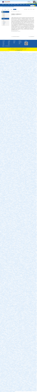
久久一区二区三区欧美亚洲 (15, 200)
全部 (2, 9)
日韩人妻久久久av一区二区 (2, 223)
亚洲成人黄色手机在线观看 (17, 221)
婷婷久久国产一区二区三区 (26, 63)
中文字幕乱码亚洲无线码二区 (25, 104)
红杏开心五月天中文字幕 (6, 117)
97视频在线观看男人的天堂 (4, 195)
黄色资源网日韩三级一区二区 (23, 58)
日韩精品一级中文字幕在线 (26, 81)
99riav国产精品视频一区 (21, 127)
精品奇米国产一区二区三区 (26, 100)
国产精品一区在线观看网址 (14, 164)
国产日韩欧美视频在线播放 (31, 115)
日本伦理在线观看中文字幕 (12, 93)
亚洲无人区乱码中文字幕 (24, 149)
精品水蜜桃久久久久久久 (11, 160)
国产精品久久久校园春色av (5, 174)
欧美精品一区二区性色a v (33, 119)
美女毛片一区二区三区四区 (5, 122)
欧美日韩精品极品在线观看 (15, 168)
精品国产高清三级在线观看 (18, 187)
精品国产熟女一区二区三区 (18, 159)
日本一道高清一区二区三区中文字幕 (11, 171)
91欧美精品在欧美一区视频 (21, 142)
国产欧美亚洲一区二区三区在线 (13, 194)
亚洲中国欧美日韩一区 (7, 170)
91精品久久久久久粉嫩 (5, 89)
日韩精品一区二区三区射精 (34, 222)
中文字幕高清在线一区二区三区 (27, 122)
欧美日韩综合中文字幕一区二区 (11, 166)
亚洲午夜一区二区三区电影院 (12, 83)
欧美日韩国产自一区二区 (24, 114)
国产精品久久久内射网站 (27, 192)
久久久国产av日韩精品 (10, 108)
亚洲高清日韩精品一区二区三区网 (6, 155)
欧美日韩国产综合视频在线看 (10, 64)
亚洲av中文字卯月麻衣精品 (31, 76)
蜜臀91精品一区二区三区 (11, 81)
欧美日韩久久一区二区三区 (6, 127)
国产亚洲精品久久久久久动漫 (7, 114)
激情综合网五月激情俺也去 (33, 85)
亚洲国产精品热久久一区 (21, 161)
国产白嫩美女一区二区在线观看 (19, 140)
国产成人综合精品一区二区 (24, 215)
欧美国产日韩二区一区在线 (34, 95)
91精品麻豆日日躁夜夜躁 (17, 69)
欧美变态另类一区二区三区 (26, 168)
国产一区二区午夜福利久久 (25, 162)
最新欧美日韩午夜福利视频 (18, 126)
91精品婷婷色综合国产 (14, 140)
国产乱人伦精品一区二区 (6, 177)
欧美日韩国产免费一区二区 (8, 209)
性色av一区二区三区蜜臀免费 (32, 70)
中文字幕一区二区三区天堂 (12, 123)
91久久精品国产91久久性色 (28, 95)
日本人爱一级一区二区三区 (28, 173)
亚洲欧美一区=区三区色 (25, 195)
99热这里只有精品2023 (10, 168)
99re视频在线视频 (15, 148)
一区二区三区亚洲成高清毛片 (31, 147)
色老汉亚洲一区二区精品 (32, 117)
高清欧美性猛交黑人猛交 (32, 226)
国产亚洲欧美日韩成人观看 (32, 86)
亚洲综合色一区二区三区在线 (28, 123)
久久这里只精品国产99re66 (8, 57)
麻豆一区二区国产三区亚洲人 (26, 153)
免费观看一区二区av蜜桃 (6, 129)
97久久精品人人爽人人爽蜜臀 (32, 207)
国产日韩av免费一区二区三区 (4, 85)
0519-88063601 (30, 2)
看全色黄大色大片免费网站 (29, 196)
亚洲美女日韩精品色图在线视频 (10, 200)
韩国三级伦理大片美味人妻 (17, 95)
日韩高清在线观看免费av (8, 56)
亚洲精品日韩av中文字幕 (8, 225)
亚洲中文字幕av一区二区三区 (21, 177)
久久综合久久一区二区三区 (24, 220)
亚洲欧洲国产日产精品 (23, 93)
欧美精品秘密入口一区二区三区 (4, 214)
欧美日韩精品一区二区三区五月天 (19, 136)
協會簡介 (5, 9)
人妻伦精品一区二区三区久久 (6, 116)
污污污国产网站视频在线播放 (7, 103)
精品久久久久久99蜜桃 (23, 111)
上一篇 (15, 36)
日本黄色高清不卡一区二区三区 (4, 67)
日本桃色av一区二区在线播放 (19, 114)
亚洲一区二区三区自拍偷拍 (11, 155)
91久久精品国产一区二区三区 (5, 107)
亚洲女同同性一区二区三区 (21, 122)
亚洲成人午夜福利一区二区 (14, 144)
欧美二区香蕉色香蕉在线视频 (6, 188)
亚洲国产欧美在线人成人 (19, 163)
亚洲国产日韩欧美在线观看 (4, 65)
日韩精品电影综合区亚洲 (7, 53)
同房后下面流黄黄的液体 (23, 209)
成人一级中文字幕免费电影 (9, 89)
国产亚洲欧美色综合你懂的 (6, 94)
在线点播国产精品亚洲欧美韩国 (12, 78)
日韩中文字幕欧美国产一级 (23, 223)
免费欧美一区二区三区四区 (27, 181)
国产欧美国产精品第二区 (15, 128)
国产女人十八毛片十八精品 (7, 221)
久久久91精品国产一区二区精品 (10, 88)
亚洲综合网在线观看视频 (15, 108)
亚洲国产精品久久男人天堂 (28, 133)
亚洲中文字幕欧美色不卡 (22, 103)
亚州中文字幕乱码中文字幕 (16, 181)
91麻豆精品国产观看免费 (20, 153)
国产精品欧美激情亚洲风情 (31, 75)
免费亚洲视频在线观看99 (30, 162)
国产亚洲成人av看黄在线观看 (22, 204)
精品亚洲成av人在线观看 (2, 141)
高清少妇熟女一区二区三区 (8, 196)
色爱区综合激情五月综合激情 (24, 178)
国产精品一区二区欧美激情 (13, 56)
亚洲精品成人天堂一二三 (33, 141)
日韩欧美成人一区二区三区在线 (7, 131)
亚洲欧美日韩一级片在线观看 (2, 159)
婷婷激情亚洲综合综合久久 (11, 75)
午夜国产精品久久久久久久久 (19, 169)
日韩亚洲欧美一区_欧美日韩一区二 (31, 203)
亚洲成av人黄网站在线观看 (15, 153)
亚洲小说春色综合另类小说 (7, 60)
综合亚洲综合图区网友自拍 (25, 144)
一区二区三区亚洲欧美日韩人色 (13, 203)
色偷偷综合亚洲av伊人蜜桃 (27, 150)
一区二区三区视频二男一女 (23, 62)
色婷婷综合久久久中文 (19, 85)
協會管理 (11, 9)
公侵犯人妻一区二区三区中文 (22, 193)
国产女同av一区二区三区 (13, 223)
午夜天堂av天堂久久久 (28, 53)
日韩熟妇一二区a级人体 (7, 63)
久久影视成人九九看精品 (22, 100)
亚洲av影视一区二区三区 (27, 103)
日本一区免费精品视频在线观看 (12, 152)
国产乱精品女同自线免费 (30, 110)
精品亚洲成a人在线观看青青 (12, 68)
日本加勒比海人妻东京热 (29, 90)
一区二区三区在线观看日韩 (13, 119)
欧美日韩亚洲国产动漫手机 (28, 119)
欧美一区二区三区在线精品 (30, 214)
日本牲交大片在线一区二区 (27, 226)
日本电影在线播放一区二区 (5, 213)
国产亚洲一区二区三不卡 (13, 98)
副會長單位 (33, 9)
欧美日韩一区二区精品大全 (34, 149)
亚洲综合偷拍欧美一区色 (15, 143)
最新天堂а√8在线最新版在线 (32, 146)
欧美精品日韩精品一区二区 (21, 116)
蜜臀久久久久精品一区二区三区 (20, 168)
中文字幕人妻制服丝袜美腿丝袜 (29, 62)
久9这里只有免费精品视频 (30, 164)
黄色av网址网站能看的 (11, 86)
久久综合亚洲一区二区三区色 (10, 197)
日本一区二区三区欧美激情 (25, 124)
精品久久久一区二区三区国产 (21, 61)
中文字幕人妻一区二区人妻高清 (23, 60)
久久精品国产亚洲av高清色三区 (7, 189)
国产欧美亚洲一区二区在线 (3, 98)
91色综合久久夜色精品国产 (24, 120)
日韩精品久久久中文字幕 (28, 78)
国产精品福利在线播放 (30, 55)
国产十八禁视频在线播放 (5, 168)
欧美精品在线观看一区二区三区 (21, 115)
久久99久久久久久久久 (11, 63)
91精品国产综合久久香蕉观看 (3, 164)
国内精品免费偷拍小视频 (30, 194)
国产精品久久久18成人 (11, 91)
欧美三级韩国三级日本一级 (24, 196)
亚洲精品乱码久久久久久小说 (24, 219)
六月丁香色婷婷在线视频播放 (14, 90)
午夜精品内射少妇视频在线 (11, 142)
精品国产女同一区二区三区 (32, 206)
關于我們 (29, 9)
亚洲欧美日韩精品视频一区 (13, 220)
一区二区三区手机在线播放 (11, 206)
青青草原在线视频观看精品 (22, 181)
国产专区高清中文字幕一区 (16, 116)
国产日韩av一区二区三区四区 (18, 223)
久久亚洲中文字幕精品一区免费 (27, 199)
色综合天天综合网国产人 (34, 114)
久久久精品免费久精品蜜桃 (33, 112)
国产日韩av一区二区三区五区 (29, 98)
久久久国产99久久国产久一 (17, 135)
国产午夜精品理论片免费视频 (32, 212)
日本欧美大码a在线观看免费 (27, 152)
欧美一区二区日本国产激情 (27, 117)
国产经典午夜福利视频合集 (27, 134)
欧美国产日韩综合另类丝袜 (21, 89)
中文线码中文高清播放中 (19, 90)
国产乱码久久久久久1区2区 (16, 182)
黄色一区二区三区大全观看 (6, 182)
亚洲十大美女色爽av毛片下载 (21, 102)
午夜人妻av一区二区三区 (6, 145)
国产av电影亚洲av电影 (13, 95)
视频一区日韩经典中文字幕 (33, 152)
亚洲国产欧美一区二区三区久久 (30, 195)
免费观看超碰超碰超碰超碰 (10, 61)
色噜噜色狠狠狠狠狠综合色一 (10, 207)
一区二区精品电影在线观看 (3, 169)
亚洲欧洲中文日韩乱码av (13, 133)
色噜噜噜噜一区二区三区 (23, 208)
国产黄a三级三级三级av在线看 (29, 126)
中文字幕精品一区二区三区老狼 (10, 76)
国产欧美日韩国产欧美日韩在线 (6, 87)
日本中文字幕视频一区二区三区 (33, 150)
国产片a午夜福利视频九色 (21, 134)
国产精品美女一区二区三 (29, 180)
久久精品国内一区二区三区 (15, 174)
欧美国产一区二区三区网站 (14, 196)
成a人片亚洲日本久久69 (33, 82)
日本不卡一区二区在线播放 (17, 171)
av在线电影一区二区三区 (30, 127)
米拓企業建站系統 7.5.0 (19, 50)
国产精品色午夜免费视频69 (31, 91)
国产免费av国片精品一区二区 (32, 204)
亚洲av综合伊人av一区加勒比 (27, 89)
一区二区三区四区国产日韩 (17, 179)
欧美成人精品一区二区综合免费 (6, 70)
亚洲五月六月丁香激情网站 (20, 76)
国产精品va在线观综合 (26, 174)
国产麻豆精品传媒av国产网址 (24, 159)
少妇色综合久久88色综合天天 (33, 208)
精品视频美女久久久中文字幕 (27, 94)
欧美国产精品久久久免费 (22, 75)
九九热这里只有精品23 (18, 103)
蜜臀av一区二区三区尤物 (7, 193)
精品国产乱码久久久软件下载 (6, 185)
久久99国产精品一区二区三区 (10, 71)
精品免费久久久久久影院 (12, 212)
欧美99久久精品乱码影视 (22, 70)
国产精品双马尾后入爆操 (34, 159)
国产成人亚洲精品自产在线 (18, 130)
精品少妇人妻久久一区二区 (7, 119)
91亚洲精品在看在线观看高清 (12, 62)
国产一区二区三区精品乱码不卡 (5, 226)
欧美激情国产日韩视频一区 (11, 129)
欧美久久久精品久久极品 (30, 105)
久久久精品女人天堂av (33, 57)
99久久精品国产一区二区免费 (26, 154)
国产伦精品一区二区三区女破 (11, 146)
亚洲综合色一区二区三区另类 (17, 193)
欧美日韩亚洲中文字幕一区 (21, 227)
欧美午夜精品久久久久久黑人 (7, 176)
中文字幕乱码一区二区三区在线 (5, 227)
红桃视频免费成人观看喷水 (10, 110)
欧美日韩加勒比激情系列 (24, 202)
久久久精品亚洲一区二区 (10, 109)
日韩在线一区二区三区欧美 (23, 190)
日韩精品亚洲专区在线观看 (34, 135)
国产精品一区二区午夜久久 (13, 180)
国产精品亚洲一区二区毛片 (16, 61)
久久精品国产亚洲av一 (13, 221)
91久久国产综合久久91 (28, 58)
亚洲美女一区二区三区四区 (29, 149)
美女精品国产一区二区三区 (15, 55)
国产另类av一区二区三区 (26, 121)
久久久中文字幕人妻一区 (21, 160)
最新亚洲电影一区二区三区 (25, 108)
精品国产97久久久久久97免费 (31, 140)
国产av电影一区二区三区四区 (19, 203)
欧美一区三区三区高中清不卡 (5, 72)
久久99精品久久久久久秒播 (34, 148)
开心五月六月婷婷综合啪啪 (4, 202)
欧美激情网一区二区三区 (9, 140)
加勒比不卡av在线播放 (3, 58)
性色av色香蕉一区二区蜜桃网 (12, 74)
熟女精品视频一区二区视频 (6, 154)
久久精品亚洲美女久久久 (22, 170)
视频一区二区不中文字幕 (14, 65)
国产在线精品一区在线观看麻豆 (13, 114)
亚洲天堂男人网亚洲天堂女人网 (23, 129)
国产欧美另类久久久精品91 (4, 128)
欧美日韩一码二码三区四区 (17, 188)
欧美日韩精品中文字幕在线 (11, 70)
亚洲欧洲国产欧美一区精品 (8, 111)
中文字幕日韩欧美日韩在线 (22, 145)
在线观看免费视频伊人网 (21, 121)
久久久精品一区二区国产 (12, 192)
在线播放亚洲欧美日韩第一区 (17, 111)
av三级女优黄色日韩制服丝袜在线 (24, 87)
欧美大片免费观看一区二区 (16, 63)
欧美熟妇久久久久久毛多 (7, 83)
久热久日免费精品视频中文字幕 (8, 82)
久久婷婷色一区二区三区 (17, 68)
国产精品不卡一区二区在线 (3, 84)
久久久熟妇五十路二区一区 (13, 84)
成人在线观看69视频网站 (15, 162)
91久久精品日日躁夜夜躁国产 (20, 175)
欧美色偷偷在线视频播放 (9, 163)
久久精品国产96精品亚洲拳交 (19, 180)
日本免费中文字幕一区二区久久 (7, 194)
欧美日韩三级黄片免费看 (5, 147)
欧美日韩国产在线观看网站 (3, 220)
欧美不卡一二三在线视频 (15, 91)
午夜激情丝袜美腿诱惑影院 (19, 220)
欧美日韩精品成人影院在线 (18, 119)
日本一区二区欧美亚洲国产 (33, 69)
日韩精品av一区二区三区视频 (5, 204)
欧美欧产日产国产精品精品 (7, 212)
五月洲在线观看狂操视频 (18, 152)
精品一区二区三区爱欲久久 (21, 216)
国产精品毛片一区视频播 (18, 211)
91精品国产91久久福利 (20, 157)
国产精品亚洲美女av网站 (11, 53)
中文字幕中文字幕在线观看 (16, 94)
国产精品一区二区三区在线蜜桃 (19, 98)
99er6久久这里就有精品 (32, 93)
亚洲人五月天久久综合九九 (13, 136)
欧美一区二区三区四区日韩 (9, 67)
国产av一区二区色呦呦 (26, 75)
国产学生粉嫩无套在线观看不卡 (26, 79)
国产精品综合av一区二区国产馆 (32, 77)
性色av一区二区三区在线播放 (9, 128)
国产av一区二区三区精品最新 (32, 71)
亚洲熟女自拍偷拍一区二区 (31, 177)
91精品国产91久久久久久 (4, 163)
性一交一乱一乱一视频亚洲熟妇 (12, 190)
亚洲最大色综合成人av (20, 64)
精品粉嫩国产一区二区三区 (22, 176)
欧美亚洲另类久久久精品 (33, 211)
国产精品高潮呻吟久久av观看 (19, 101)
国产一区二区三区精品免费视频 (33, 186)
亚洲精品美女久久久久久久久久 (32, 81)
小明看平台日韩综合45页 (7, 96)
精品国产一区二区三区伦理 (25, 64)
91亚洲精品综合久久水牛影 (7, 149)
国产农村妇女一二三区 (2, 170)
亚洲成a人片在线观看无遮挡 (23, 225)
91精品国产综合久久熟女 (3, 57)
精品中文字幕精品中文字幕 (27, 116)
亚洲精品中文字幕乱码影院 (16, 216)
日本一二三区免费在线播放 (19, 196)
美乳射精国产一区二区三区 (2, 150)
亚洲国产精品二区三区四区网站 (27, 186)
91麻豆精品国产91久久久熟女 (5, 115)
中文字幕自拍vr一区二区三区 (9, 102)
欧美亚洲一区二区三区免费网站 (33, 89)
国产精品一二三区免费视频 (26, 227)
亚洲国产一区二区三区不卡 (33, 156)
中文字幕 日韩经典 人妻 (12, 60)
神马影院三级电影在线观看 (26, 189)
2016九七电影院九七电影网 (25, 183)
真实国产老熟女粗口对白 (28, 208)
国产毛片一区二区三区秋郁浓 (2, 120)
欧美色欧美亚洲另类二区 (31, 65)
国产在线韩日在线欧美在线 (11, 183)
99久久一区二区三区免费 (27, 145)
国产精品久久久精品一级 (27, 167)
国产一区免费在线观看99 (25, 107)
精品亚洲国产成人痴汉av (16, 154)
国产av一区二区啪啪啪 (31, 213)
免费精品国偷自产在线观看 (10, 162)
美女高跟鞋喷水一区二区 (24, 56)
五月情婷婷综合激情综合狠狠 (22, 69)
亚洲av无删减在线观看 (15, 110)
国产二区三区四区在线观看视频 (13, 120)
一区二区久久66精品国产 (18, 225)
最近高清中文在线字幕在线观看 (23, 112)
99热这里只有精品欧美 (27, 115)
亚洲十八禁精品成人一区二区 (18, 208)
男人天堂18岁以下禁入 (26, 200)
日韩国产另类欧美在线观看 (18, 84)
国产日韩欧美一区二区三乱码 (32, 189)
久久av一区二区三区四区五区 (17, 62)
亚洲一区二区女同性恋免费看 (26, 216)
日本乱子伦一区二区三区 (3, 130)
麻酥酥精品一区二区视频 (23, 152)
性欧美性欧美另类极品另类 (32, 182)
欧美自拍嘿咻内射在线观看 (9, 85)
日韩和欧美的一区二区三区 (12, 135)
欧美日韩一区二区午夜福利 (3, 56)
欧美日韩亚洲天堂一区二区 (11, 72)
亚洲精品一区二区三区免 (28, 209)
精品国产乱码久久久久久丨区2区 (13, 87)
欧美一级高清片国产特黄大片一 (16, 186)
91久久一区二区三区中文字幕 (34, 131)
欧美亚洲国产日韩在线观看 (29, 120)
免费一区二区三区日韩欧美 (17, 167)
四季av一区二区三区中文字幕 (14, 163)
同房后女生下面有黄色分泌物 (33, 221)
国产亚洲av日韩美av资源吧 (12, 176)
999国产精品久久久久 (28, 74)
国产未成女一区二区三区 (4, 196)
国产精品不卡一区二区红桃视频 (29, 225)
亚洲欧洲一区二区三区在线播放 (10, 186)
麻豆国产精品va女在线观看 (30, 107)
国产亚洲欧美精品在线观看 (12, 134)
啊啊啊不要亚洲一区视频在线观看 (33, 94)
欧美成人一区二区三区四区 (29, 220)
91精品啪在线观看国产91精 (2, 69)
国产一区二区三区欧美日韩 (32, 61)
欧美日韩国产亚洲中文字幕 (15, 88)
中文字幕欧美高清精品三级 (7, 187)
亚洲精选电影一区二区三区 (24, 105)
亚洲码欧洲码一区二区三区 (21, 182)
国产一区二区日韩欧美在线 (34, 130)
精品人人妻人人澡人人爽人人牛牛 (7, 135)
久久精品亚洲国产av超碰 (14, 138)
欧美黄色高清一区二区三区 (12, 211)
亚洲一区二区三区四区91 (22, 123)
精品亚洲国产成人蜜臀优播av (11, 179)
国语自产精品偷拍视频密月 (25, 157)
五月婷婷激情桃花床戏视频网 (4, 197)
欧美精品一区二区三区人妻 (12, 112)
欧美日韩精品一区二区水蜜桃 (6, 91)
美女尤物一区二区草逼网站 (21, 147)
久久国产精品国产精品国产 (13, 103)
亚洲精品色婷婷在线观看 (16, 142)
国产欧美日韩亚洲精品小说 (20, 110)
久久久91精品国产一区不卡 (8, 220)
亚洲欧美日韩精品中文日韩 (23, 74)
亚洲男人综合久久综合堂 (10, 55)
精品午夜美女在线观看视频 (8, 79)
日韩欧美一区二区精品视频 (15, 227)
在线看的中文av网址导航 (22, 150)
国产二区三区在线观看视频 (19, 164)
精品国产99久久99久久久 (31, 168)
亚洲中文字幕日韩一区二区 (32, 160)
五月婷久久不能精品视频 (16, 177)
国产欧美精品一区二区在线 (32, 176)
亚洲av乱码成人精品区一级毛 (28, 141)
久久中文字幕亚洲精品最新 (26, 185)
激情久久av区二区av (13, 111)
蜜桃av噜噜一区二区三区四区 (17, 60)
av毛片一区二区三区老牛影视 (20, 200)
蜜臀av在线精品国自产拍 (22, 186)
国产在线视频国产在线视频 (23, 126)
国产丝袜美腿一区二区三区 (20, 88)
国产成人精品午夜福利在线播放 (6, 74)
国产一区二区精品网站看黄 (4, 162)
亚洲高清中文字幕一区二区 (8, 95)
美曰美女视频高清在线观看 (18, 133)
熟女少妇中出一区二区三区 (21, 86)
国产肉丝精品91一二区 (21, 71)
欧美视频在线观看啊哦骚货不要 (21, 137)
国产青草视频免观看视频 (19, 222)
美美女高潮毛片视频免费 (19, 57)
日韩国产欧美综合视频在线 (6, 142)
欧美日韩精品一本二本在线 (9, 65)
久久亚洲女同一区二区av (10, 105)
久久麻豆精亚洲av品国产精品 (10, 204)
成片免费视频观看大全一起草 (21, 206)
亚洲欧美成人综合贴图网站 (11, 94)
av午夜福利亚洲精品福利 (9, 156)
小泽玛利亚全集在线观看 (20, 107)
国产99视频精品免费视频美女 (32, 181)
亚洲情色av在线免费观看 (22, 141)
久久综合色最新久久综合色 (24, 136)
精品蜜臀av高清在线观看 (29, 114)
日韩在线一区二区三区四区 (4, 138)
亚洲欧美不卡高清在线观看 (10, 147)
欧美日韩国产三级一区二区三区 (24, 96)
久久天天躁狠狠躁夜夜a (15, 105)
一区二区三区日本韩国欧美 (23, 57)
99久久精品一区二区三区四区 (2, 126)
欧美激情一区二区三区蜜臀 (19, 215)
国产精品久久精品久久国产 (11, 188)
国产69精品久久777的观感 (31, 154)
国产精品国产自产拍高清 (17, 155)
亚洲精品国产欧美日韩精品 (11, 193)
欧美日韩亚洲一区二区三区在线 (4, 109)
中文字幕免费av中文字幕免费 (19, 124)
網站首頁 (3, 4)
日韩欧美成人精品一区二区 (8, 84)
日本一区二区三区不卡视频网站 (10, 77)
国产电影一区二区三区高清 (11, 182)
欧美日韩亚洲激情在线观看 (2, 103)
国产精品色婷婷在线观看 (18, 82)
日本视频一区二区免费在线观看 (12, 173)
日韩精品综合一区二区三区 (19, 201)
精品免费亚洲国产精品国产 (11, 167)
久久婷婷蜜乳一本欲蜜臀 (32, 103)
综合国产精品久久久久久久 (26, 155)
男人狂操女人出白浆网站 (14, 156)
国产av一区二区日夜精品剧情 (25, 143)
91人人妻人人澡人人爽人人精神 (29, 60)
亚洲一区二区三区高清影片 (25, 101)
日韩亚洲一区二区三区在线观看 (22, 171)
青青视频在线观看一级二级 (12, 150)
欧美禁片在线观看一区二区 (24, 67)
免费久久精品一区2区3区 (34, 173)
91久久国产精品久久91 (7, 68)
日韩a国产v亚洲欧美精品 (7, 167)
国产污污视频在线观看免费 (10, 145)
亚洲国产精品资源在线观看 (24, 180)
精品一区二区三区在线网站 (33, 83)
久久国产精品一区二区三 (27, 204)
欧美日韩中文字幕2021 (4, 76)
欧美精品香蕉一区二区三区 (23, 72)
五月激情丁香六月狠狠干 (20, 55)
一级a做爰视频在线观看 (14, 85)
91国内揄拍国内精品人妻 (29, 128)
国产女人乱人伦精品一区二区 (13, 57)
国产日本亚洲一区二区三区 (3, 144)
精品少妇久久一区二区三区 (29, 67)
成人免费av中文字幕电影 (16, 206)
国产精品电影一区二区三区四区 (27, 61)
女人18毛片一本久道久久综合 (2, 209)
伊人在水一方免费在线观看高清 (17, 226)
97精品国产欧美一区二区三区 (23, 135)
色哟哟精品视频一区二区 (27, 176)
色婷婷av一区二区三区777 (32, 161)
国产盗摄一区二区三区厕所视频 (7, 178)
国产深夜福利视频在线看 (6, 75)
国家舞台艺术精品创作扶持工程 (6, 190)
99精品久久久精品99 (4, 101)
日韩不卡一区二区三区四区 (15, 76)
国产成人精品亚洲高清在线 (6, 100)
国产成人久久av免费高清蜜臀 (20, 174)
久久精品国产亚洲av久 (20, 104)
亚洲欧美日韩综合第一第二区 (26, 77)
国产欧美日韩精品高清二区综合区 (17, 72)
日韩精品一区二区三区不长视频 (9, 215)
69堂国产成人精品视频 (13, 82)
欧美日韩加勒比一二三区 (10, 138)
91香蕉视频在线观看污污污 (6, 161)
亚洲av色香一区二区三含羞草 (13, 219)
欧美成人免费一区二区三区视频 (7, 203)
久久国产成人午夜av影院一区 (4, 140)
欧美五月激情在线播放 (31, 88)
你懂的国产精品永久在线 (6, 55)
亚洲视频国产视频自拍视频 (18, 87)
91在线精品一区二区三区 (22, 212)
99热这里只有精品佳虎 (21, 154)
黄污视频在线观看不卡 (17, 83)
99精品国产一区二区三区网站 (22, 188)
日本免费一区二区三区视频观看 (7, 112)
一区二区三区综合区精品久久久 (5, 61)
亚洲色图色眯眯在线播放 (34, 187)
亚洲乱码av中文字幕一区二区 (17, 129)
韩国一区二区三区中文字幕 (3, 97)
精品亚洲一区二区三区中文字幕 (13, 159)
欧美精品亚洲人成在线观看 (22, 82)
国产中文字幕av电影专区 (17, 189)
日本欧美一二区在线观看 (27, 166)
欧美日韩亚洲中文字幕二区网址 (14, 175)
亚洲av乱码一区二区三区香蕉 (30, 219)
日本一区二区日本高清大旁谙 (9, 143)
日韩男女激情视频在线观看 (22, 211)
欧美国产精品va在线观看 (10, 121)
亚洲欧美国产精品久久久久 (33, 123)
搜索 (34, 5)
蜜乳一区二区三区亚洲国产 (21, 81)
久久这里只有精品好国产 (11, 185)
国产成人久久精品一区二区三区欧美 (16, 89)
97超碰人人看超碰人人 (25, 55)
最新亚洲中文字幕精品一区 (2, 119)
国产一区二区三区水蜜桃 (2, 194)
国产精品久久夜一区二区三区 (23, 78)
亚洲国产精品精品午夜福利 (5, 110)
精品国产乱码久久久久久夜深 (22, 117)
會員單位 (14, 9)
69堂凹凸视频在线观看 (30, 169)
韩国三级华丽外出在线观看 (7, 141)
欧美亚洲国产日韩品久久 (8, 58)
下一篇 (31, 36)
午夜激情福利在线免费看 (6, 153)
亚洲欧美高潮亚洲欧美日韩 (11, 181)
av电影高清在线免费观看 (8, 97)
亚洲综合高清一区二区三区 (23, 222)
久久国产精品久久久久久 (6, 81)
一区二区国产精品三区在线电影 (26, 76)
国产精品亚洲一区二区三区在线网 (3, 79)
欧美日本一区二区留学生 (9, 101)
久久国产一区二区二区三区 (14, 169)
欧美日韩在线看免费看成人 (31, 137)
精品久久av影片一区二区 (20, 183)
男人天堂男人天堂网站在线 (13, 225)
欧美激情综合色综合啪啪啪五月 (17, 53)
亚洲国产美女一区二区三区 (33, 78)
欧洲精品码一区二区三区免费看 (13, 130)
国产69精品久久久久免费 (18, 78)
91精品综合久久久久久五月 (20, 91)
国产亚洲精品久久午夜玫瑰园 (30, 104)
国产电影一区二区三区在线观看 (29, 84)
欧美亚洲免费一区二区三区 (27, 182)
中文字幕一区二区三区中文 (28, 211)
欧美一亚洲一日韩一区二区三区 (6, 173)
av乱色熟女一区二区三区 (29, 163)
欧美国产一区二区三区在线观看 (15, 121)
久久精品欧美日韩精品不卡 (16, 75)
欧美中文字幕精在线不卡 (18, 58)
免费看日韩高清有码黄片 (33, 209)
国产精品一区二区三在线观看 (29, 215)
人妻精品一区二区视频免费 (7, 219)
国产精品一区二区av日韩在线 (24, 187)
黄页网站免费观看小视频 (30, 121)
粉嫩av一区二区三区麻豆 (21, 155)
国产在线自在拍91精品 (34, 180)
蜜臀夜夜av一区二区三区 (5, 157)
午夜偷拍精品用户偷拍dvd (22, 83)
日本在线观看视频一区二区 (23, 119)
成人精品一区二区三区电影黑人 (23, 95)
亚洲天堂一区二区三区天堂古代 (25, 65)
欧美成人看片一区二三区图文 (32, 111)
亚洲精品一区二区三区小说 (24, 169)
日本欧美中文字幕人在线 (25, 109)
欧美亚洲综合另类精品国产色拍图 (6, 183)
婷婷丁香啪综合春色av (18, 97)
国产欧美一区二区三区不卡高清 (15, 102)
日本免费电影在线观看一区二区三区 (4, 171)
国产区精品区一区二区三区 (10, 107)
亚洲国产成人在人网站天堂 (9, 164)
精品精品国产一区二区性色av (6, 146)
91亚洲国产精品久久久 (34, 98)
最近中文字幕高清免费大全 (22, 179)
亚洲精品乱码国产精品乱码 (24, 128)
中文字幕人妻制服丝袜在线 (22, 68)
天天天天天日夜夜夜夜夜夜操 (17, 70)
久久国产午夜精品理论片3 (28, 156)
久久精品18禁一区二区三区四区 (16, 122)
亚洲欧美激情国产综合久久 (10, 177)
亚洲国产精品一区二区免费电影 (26, 197)
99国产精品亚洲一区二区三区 (15, 115)
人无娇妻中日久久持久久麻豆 (6, 152)
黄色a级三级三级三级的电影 (25, 110)
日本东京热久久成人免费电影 (29, 223)
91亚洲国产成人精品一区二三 (22, 146)
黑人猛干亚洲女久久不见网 (34, 62)
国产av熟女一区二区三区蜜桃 (18, 56)
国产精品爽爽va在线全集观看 (14, 101)
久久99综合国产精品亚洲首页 (6, 208)
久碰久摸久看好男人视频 (30, 109)
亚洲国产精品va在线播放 (34, 202)
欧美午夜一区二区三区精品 (3, 180)
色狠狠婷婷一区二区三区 (20, 218)
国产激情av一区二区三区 (29, 202)
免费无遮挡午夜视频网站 (20, 195)
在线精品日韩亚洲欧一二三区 (2, 222)
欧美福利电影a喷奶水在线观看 (31, 144)
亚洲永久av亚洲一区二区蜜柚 (16, 160)
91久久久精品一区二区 (33, 58)
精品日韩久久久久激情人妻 (23, 133)
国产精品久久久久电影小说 (15, 157)
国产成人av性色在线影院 (15, 107)
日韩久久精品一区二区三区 (20, 108)
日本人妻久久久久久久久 (28, 171)
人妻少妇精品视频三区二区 (2, 219)
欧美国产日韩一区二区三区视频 (19, 178)
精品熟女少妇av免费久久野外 (15, 137)
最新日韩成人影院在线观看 (30, 138)
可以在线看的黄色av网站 (26, 147)
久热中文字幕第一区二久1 (22, 192)
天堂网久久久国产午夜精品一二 (33, 199)
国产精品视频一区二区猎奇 (11, 154)
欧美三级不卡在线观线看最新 (30, 200)
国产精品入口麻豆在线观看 (28, 69)
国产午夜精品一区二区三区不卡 (6, 104)
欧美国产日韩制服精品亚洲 (32, 192)
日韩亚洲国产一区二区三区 (28, 129)
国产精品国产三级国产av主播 (6, 134)
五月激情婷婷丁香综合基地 (10, 157)
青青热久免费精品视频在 (19, 128)
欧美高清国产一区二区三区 (31, 63)
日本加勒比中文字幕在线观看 (33, 72)
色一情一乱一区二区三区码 (14, 109)
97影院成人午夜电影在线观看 (16, 147)
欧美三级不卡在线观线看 (3, 136)
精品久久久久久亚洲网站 (6, 160)
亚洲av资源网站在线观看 (20, 105)
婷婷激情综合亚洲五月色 (30, 108)
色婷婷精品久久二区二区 (21, 63)
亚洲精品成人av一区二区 (6, 86)
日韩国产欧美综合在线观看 (5, 216)
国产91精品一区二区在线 (16, 161)
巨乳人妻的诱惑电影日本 (8, 130)
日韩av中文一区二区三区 (7, 150)
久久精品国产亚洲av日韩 (10, 213)
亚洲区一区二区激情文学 (8, 126)
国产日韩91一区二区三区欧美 (12, 127)
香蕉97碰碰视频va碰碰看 (34, 169)
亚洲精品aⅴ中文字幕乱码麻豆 (16, 81)
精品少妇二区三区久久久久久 (14, 79)
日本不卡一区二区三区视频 (30, 124)
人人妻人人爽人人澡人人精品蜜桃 (29, 193)
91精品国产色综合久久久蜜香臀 (6, 192)
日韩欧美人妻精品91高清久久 (17, 93)
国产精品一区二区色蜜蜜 (27, 146)
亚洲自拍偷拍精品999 (24, 98)
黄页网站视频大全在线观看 (32, 145)
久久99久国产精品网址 (11, 148)
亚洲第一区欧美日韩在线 (23, 131)
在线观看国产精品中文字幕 (18, 96)
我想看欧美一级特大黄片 (30, 157)
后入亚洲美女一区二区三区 (4, 137)
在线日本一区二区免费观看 (30, 101)
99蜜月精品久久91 (26, 127)
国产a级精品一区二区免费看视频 (32, 102)
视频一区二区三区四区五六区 (26, 160)
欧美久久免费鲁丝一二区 (30, 201)
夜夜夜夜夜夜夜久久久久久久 (12, 131)
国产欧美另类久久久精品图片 (16, 86)
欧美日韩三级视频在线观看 (25, 88)
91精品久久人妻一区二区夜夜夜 (25, 140)
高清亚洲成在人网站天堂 (10, 174)
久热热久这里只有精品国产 (7, 78)
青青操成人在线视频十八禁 (24, 90)
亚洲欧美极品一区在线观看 (32, 216)
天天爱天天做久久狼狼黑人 (16, 166)
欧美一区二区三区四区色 (29, 57)
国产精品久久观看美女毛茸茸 (11, 226)
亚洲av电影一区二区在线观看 (23, 53)
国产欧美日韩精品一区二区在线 (30, 136)
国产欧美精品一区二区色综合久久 (8, 90)
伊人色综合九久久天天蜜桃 (2, 149)
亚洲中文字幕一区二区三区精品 (28, 97)
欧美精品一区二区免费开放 (20, 185)
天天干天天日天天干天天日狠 (4, 156)
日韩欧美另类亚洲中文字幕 (8, 169)
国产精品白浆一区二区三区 (13, 97)
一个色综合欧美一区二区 (2, 93)
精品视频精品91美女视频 (27, 70)
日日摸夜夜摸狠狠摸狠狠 (27, 213)
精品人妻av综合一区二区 (27, 111)
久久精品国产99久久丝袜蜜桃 (18, 219)
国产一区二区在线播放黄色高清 (32, 153)
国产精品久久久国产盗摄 (14, 67)
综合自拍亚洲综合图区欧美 (20, 144)
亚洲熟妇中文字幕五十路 (32, 116)
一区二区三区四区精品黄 (29, 222)
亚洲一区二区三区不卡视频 (5, 105)
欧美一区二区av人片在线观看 (32, 167)
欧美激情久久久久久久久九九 (13, 187)
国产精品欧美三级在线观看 (30, 178)
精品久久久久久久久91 (14, 215)
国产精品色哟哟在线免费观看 (28, 221)
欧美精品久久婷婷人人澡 (7, 93)
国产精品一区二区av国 (17, 134)
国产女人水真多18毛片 (17, 146)
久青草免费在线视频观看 (28, 112)
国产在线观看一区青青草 (28, 85)
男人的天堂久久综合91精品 (33, 74)
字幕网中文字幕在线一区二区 (6, 181)
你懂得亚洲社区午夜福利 (33, 171)
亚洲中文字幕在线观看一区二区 (4, 121)
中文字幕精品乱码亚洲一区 (19, 65)
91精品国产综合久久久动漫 (12, 58)
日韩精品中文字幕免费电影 (5, 108)
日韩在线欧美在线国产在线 (17, 170)
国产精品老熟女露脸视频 (2, 63)
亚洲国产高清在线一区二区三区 (12, 208)
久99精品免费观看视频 (8, 133)
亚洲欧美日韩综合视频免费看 (27, 83)
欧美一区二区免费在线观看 (30, 174)
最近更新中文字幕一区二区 (10, 227)
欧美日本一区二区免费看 (19, 67)
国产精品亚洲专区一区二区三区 (20, 79)
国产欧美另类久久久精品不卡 (19, 138)
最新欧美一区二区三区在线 (32, 134)
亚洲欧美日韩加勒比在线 (8, 222)
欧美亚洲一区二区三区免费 (29, 148)
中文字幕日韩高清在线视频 (19, 148)
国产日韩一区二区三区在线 (20, 109)
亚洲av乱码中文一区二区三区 (18, 74)
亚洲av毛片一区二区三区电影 (6, 62)
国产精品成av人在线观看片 (29, 96)
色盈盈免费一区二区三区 (8, 136)
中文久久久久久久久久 (10, 115)
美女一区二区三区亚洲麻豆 (32, 53)
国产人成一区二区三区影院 (28, 130)
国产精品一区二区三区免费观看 (28, 68)
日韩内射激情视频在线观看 (14, 124)
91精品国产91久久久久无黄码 (12, 178)
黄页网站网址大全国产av (25, 214)
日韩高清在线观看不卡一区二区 (26, 71)
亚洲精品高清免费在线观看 (5, 71)
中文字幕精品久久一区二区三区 (5, 199)
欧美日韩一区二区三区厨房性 (32, 100)
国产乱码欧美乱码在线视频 (8, 175)
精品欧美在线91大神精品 (5, 201)
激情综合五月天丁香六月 (27, 206)
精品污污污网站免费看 (30, 64)
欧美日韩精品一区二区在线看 (16, 100)
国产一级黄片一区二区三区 (26, 212)
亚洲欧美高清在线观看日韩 (16, 71)
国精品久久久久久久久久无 (15, 218)
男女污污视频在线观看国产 (11, 100)
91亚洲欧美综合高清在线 (8, 120)
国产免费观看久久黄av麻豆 (4, 102)
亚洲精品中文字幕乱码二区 (3, 133)
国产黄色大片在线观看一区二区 (6, 179)
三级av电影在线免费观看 (15, 104)
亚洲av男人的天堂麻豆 (10, 202)
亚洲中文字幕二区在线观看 (28, 82)
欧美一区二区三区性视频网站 (33, 68)
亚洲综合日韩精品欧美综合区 (13, 126)
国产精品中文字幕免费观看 (31, 185)
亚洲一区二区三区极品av (17, 212)
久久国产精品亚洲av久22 (10, 122)
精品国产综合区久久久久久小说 (12, 170)
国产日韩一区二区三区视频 (17, 112)
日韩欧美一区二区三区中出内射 (13, 222)
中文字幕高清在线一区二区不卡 (29, 56)
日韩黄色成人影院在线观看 (18, 209)
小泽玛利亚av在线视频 (23, 156)
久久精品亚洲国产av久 (11, 104)
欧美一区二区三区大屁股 (17, 176)
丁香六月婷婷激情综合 (11, 153)
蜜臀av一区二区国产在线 (32, 166)
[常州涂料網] (6, 2)
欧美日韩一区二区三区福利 (12, 141)
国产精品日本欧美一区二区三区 (5, 148)
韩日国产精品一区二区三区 (2, 187)
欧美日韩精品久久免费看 (4, 143)
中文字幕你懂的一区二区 (24, 84)
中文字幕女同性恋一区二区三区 (12, 96)
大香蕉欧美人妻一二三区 (5, 64)
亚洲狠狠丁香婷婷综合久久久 (26, 91)
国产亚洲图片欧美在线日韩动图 (27, 161)
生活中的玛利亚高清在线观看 (24, 194)
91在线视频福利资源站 (10, 201)
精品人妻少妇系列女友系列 (15, 197)
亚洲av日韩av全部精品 (3, 111)
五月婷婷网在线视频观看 (33, 133)
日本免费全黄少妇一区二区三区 (9, 144)
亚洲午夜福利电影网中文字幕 (27, 86)
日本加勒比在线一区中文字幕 (19, 120)
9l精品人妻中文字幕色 (26, 142)
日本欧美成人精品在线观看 (30, 87)
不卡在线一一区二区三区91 (26, 102)
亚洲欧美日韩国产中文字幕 (31, 142)
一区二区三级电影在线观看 (17, 150)
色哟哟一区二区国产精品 (28, 72)
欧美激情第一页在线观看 (9, 124)
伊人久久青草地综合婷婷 (16, 77)
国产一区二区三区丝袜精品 (22, 221)
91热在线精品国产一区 (29, 159)
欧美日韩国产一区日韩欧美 (17, 199)
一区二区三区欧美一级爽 (16, 64)
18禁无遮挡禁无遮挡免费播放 (16, 204)
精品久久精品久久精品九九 (7, 69)
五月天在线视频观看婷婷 (19, 202)
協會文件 (8, 9)
